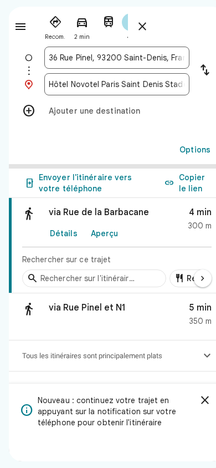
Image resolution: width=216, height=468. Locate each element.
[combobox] (117, 58)
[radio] (55, 25)
